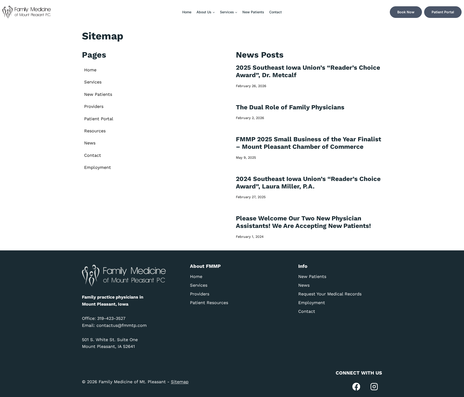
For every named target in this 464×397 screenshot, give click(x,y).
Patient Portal (443, 12)
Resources (95, 130)
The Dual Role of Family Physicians (290, 107)
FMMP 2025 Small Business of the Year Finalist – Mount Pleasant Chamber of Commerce (308, 142)
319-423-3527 (111, 318)
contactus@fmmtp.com (121, 325)
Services (93, 81)
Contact (275, 12)
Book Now (405, 12)
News (89, 142)
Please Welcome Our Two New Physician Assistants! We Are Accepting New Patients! (303, 222)
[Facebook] (356, 387)
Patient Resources (209, 302)
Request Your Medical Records (330, 293)
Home (186, 12)
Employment (97, 167)
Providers (93, 106)
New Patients (253, 12)
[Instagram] (374, 387)
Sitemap (179, 381)
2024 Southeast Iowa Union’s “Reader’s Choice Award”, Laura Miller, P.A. (308, 182)
